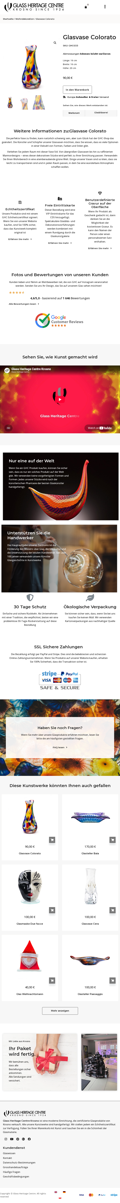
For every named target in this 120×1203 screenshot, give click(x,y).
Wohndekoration (24, 19)
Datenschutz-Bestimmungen (19, 1162)
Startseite (8, 19)
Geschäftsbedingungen (16, 1176)
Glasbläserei (101, 112)
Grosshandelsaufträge (15, 1167)
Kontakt (7, 1158)
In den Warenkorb (52, 840)
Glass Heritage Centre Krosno (21, 1120)
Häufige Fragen (11, 1172)
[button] (104, 7)
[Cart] (85, 6)
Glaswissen (9, 1153)
